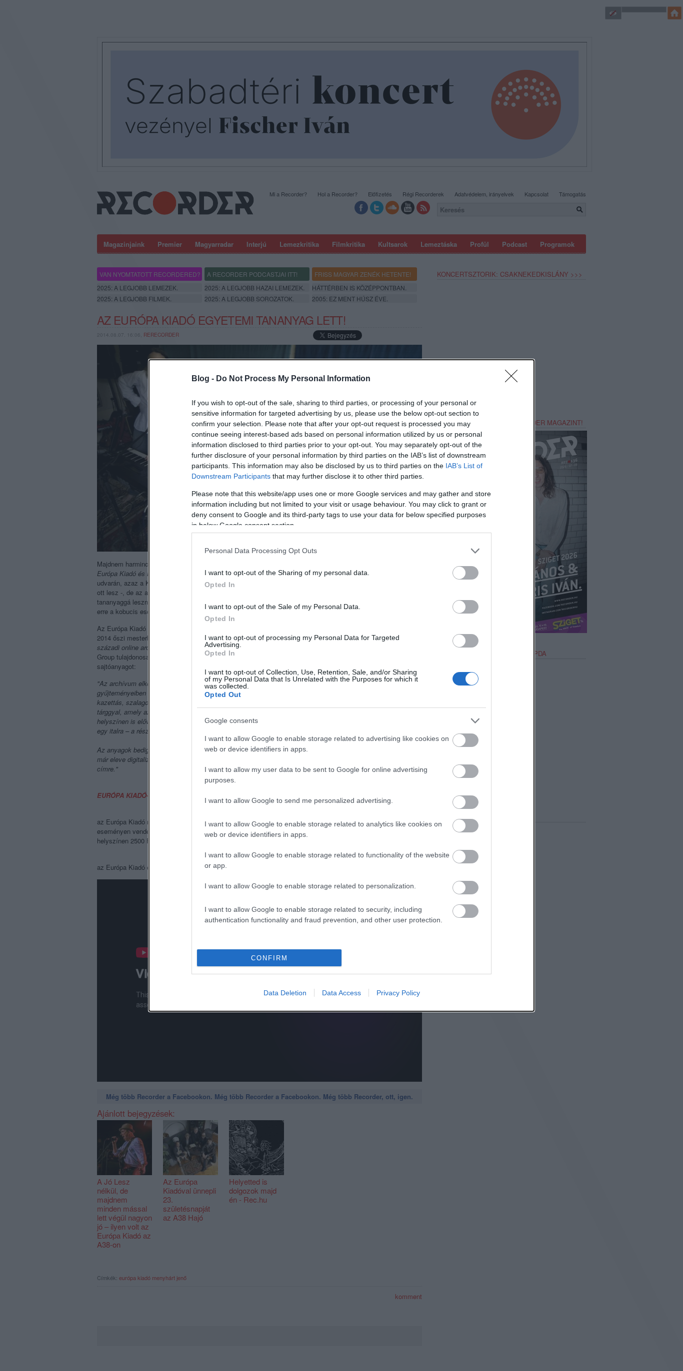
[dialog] (341, 685)
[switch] (465, 573)
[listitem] (341, 551)
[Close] (514, 379)
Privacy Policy (398, 993)
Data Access (341, 993)
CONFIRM (269, 958)
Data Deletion (285, 993)
